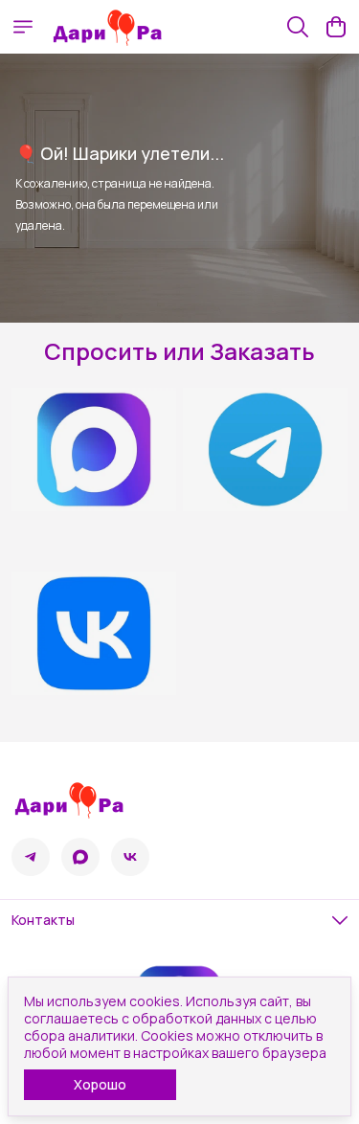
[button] (30, 857)
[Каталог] (22, 26)
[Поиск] (297, 26)
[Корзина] (336, 26)
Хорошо (100, 1084)
